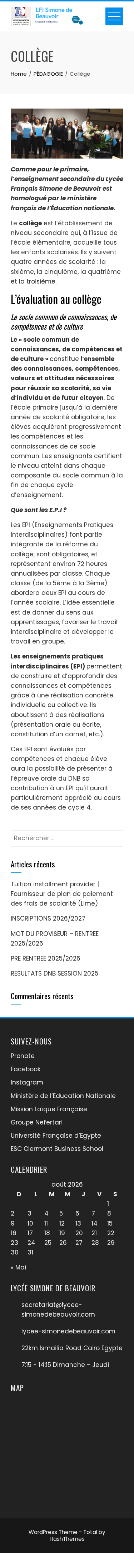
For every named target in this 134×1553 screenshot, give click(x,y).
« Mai (18, 1267)
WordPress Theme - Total (63, 1532)
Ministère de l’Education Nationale (63, 1096)
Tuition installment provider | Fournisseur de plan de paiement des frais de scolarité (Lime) (62, 894)
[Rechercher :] (67, 835)
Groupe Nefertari (37, 1122)
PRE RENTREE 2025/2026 (45, 958)
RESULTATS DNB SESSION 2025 (54, 973)
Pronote (23, 1056)
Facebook (25, 1069)
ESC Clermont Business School (57, 1148)
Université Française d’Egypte (56, 1135)
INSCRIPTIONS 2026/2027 (48, 918)
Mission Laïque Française (49, 1109)
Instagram (27, 1082)
